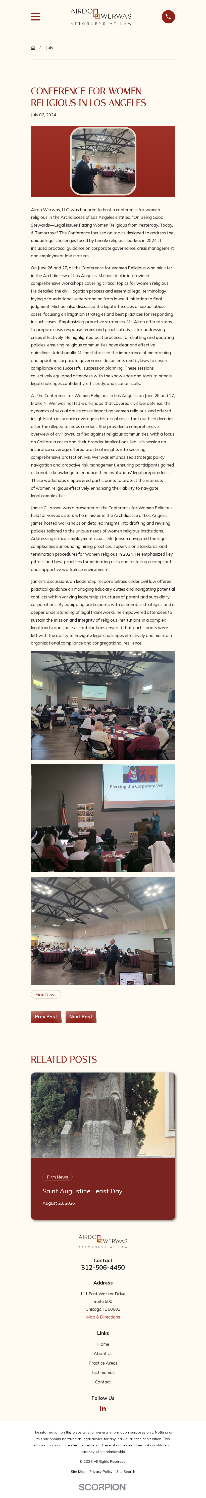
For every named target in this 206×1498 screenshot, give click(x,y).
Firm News (46, 994)
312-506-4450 (103, 1267)
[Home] (101, 16)
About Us (103, 1353)
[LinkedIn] (103, 1408)
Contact (103, 1381)
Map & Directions (103, 1316)
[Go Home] (33, 48)
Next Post (80, 1017)
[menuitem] (78, 1472)
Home (103, 1344)
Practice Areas (103, 1363)
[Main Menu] (35, 16)
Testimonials (103, 1372)
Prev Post (46, 1017)
